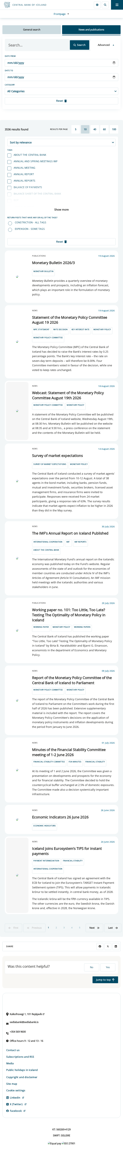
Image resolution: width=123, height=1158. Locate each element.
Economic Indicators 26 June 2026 (60, 817)
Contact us (13, 1050)
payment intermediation (46, 860)
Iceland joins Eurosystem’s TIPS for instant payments (67, 851)
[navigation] (117, 5)
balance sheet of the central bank (37, 193)
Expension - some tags (30, 229)
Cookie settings (15, 1090)
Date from (10, 56)
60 (104, 129)
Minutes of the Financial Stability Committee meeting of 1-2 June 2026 (69, 752)
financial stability (95, 761)
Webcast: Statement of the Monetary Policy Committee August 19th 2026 (68, 395)
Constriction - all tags (30, 222)
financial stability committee (49, 761)
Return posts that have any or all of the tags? (32, 217)
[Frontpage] (38, 4)
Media (10, 1063)
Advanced (104, 45)
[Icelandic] (97, 4)
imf (68, 542)
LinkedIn (15, 1097)
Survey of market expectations (57, 455)
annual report (24, 174)
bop (16, 200)
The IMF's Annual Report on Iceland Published (70, 533)
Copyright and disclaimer (22, 1077)
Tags (9, 150)
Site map (11, 1083)
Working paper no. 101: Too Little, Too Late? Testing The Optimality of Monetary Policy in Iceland (68, 614)
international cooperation (47, 542)
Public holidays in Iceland (22, 1070)
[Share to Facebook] (99, 946)
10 (85, 129)
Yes (108, 967)
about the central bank (30, 155)
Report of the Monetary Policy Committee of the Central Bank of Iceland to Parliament (72, 680)
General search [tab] (31, 29)
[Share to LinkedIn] (115, 946)
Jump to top (103, 979)
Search (81, 45)
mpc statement (41, 329)
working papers (82, 627)
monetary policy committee (48, 337)
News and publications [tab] (91, 29)
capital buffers (24, 206)
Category (10, 85)
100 (114, 129)
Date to (9, 70)
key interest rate (81, 329)
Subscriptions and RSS (20, 1056)
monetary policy (102, 329)
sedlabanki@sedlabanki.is (24, 1022)
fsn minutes (75, 761)
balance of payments (28, 187)
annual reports (24, 180)
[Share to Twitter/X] (108, 946)
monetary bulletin (43, 271)
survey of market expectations (49, 464)
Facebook (16, 1110)
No (91, 967)
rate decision (60, 329)
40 (94, 129)
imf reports (80, 542)
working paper (41, 627)
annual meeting (24, 167)
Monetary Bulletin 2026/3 (53, 262)
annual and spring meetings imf (36, 161)
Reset (59, 100)
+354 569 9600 (18, 1031)
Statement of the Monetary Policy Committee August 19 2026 (69, 320)
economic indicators (44, 825)
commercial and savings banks (35, 213)
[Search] (105, 4)
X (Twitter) (16, 1104)
